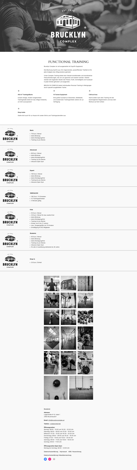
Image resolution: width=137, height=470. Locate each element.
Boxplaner (47, 409)
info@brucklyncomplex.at (56, 420)
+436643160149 (55, 424)
